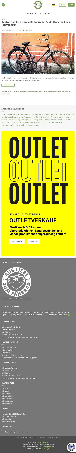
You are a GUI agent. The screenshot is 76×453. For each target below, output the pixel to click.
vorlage (8, 94)
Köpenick (4, 315)
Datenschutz (24, 437)
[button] (3, 5)
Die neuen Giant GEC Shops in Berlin (14, 414)
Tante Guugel (44, 449)
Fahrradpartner (6, 404)
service (3, 94)
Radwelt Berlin (43, 442)
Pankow (57, 312)
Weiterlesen (8, 85)
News (3, 19)
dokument (24, 91)
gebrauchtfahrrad (56, 91)
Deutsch (55, 3)
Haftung (33, 437)
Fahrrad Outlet (6, 419)
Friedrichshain (66, 312)
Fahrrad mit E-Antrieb (8, 416)
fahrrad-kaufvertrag (33, 91)
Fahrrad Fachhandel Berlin (27, 312)
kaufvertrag (65, 91)
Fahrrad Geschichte (8, 422)
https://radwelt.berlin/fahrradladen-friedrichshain (22, 337)
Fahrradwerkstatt (28, 315)
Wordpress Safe (49, 447)
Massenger (28, 30)
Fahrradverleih (40, 315)
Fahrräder (12, 315)
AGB (17, 437)
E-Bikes (18, 315)
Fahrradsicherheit (7, 399)
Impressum (41, 437)
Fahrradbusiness (7, 401)
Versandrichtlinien (53, 437)
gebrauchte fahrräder (45, 91)
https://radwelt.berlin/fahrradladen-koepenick (21, 358)
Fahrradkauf (5, 391)
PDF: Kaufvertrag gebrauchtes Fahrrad (14, 432)
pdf (69, 91)
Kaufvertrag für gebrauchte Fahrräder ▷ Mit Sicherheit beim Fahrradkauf (36, 23)
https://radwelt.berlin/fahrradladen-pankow (20, 378)
